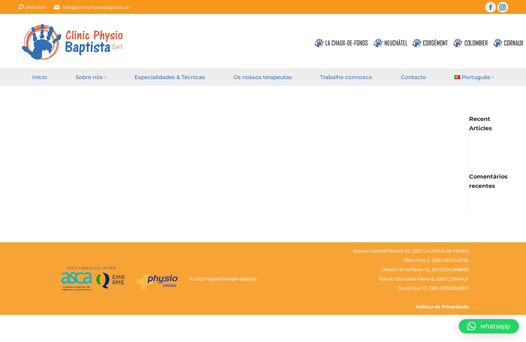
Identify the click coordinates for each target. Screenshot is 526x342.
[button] (489, 326)
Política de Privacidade (442, 306)
